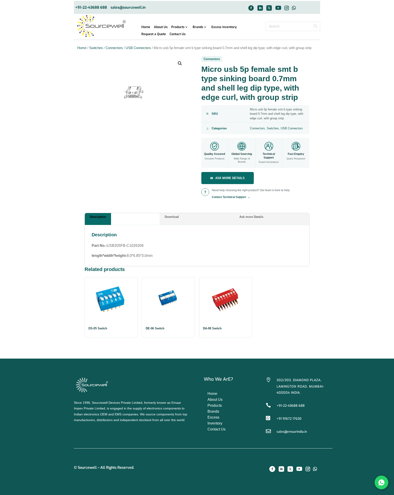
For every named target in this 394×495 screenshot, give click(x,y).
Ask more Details (251, 217)
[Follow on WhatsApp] (293, 8)
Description (98, 217)
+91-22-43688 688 (91, 7)
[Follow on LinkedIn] (260, 8)
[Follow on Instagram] (286, 8)
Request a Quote (153, 34)
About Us (161, 27)
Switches (96, 48)
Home (145, 27)
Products (177, 27)
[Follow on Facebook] (251, 8)
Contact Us (178, 34)
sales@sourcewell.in (128, 7)
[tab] (122, 219)
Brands (198, 27)
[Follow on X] (269, 8)
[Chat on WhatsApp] (381, 482)
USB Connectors (138, 48)
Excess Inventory (224, 27)
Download (172, 217)
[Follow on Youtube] (278, 8)
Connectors (114, 48)
